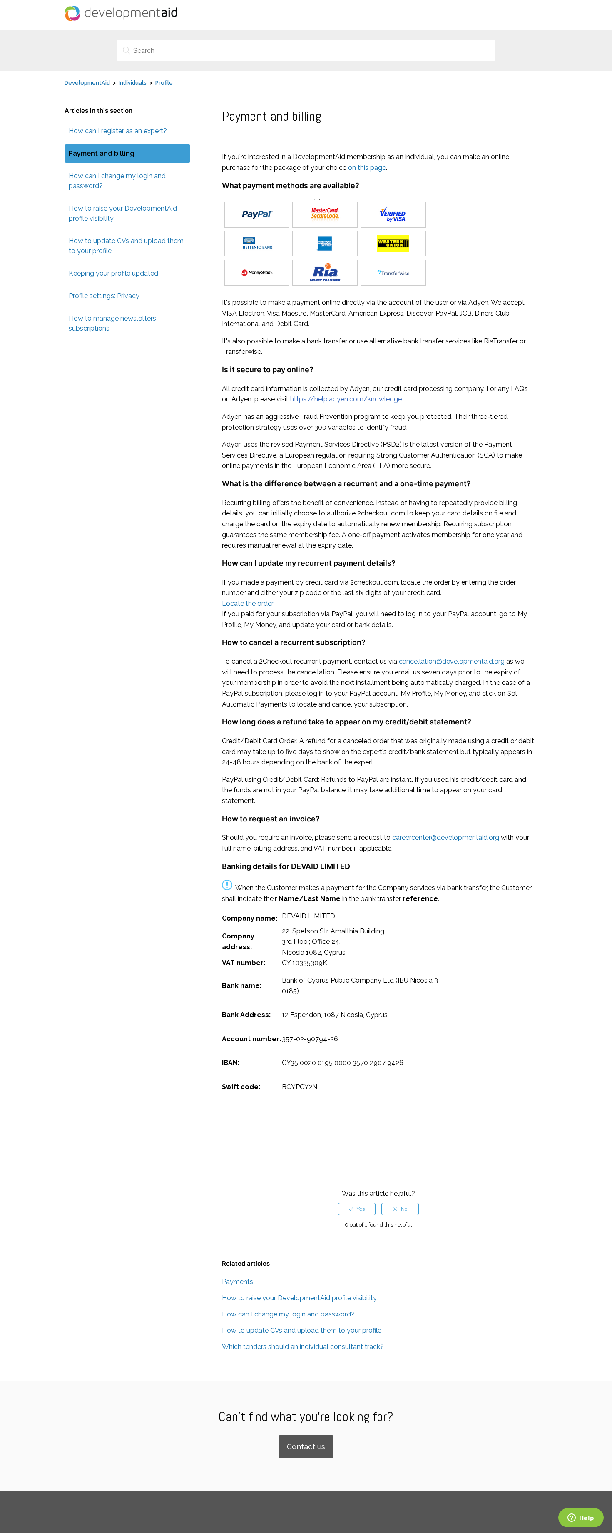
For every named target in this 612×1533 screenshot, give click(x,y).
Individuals (133, 83)
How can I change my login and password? (117, 181)
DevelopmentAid (87, 83)
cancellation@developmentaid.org (452, 661)
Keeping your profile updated (113, 273)
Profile (164, 83)
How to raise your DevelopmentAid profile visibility (123, 213)
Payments (237, 1282)
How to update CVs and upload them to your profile (126, 246)
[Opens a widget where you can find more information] (581, 1518)
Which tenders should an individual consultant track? (303, 1347)
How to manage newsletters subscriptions (112, 323)
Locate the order (248, 603)
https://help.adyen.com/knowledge (346, 399)
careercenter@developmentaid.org (445, 837)
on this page (367, 168)
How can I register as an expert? (118, 131)
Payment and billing (101, 153)
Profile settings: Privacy (104, 296)
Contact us (306, 1446)
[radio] (357, 1209)
